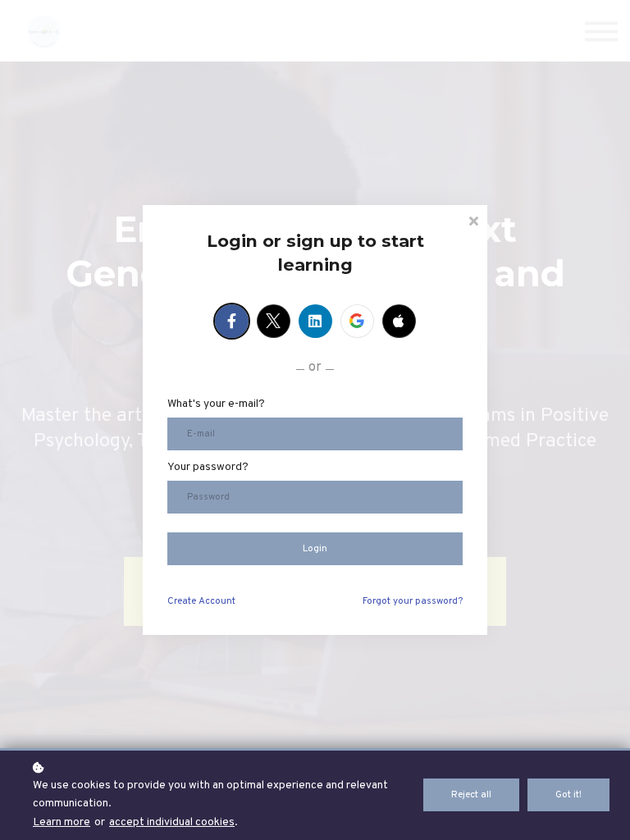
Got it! (568, 795)
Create (201, 601)
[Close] (473, 219)
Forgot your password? (413, 601)
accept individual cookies (172, 822)
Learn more (61, 822)
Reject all (471, 795)
